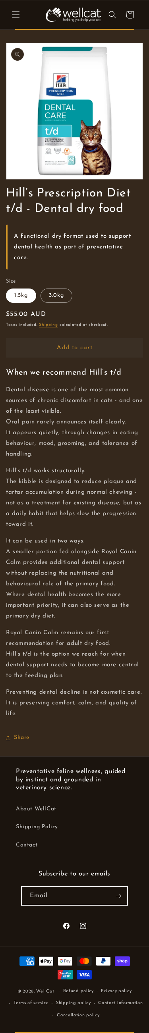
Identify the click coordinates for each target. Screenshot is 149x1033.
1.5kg (21, 295)
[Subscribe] (118, 896)
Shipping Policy (37, 827)
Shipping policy (73, 1003)
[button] (16, 14)
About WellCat (36, 809)
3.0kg (56, 295)
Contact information (120, 1003)
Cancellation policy (78, 1015)
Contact (26, 845)
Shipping (48, 325)
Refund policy (78, 991)
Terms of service (31, 1003)
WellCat (45, 991)
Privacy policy (116, 991)
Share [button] (21, 738)
